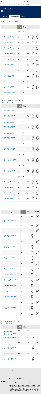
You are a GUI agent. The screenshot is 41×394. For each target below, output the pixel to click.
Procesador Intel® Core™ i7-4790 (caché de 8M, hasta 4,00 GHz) (9, 48)
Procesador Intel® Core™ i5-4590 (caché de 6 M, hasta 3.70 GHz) (9, 138)
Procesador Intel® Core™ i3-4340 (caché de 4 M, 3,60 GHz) (11, 286)
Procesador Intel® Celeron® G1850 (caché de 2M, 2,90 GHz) (10, 330)
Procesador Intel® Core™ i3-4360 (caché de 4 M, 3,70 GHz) (11, 269)
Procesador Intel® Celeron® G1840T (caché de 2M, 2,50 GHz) (10, 338)
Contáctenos (22, 372)
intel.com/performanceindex (14, 387)
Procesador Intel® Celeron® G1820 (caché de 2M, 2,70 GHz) (10, 348)
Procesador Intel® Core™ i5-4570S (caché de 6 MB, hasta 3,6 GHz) (9, 171)
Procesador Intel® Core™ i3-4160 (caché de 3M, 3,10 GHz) (11, 236)
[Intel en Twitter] (12, 379)
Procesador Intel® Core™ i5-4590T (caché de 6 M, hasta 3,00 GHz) (9, 121)
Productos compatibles (15, 16)
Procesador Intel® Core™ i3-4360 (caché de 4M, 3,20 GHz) (11, 247)
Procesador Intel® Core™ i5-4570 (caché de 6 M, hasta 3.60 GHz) (9, 166)
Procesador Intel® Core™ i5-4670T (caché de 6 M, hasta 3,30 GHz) (9, 199)
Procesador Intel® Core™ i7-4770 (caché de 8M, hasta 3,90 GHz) (9, 76)
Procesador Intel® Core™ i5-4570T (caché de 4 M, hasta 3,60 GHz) (9, 177)
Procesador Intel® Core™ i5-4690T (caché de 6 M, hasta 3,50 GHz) (9, 132)
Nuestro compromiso (24, 370)
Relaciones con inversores (14, 372)
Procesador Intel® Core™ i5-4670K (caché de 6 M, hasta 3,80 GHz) (9, 188)
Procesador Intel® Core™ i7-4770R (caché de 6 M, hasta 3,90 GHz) (9, 65)
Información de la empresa (14, 370)
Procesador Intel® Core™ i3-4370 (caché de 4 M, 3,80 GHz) (11, 242)
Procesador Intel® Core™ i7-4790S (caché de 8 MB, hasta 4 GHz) (9, 37)
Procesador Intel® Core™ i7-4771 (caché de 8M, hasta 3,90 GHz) (9, 59)
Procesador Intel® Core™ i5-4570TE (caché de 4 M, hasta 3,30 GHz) (10, 160)
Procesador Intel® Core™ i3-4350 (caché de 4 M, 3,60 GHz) (11, 258)
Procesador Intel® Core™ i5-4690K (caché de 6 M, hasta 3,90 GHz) (9, 110)
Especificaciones (5, 16)
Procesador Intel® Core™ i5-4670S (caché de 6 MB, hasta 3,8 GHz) (9, 193)
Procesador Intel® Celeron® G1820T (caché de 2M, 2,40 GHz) (10, 353)
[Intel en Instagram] (20, 379)
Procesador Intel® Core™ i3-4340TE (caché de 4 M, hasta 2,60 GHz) (11, 280)
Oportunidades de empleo (14, 375)
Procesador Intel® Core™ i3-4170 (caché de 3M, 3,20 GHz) (11, 221)
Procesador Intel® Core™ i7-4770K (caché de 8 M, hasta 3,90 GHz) (9, 81)
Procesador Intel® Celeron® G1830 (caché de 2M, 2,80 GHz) (10, 359)
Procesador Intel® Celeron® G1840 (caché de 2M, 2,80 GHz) (10, 334)
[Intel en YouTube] (17, 379)
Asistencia (23, 16)
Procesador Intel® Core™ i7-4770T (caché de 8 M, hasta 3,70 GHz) (9, 92)
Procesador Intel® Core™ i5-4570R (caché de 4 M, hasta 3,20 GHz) (9, 149)
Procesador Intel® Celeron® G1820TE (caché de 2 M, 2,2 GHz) (9, 342)
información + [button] (15, 1)
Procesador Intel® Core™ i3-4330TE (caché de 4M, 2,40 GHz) (11, 291)
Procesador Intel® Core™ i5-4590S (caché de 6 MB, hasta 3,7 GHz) (9, 144)
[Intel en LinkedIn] (15, 379)
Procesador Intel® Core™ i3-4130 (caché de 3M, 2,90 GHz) (11, 302)
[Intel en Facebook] (9, 379)
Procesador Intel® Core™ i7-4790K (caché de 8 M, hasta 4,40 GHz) (9, 32)
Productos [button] (7, 1)
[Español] (24, 2)
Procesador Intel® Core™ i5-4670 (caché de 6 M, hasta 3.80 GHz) (9, 182)
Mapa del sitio (32, 372)
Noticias (27, 372)
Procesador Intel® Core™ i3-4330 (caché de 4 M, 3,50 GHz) (11, 308)
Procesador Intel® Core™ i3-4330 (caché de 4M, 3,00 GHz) (11, 313)
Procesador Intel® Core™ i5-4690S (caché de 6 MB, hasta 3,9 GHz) (9, 127)
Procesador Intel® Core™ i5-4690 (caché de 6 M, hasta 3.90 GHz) (9, 116)
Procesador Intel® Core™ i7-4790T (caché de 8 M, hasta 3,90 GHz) (9, 43)
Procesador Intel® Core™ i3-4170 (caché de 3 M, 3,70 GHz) (11, 225)
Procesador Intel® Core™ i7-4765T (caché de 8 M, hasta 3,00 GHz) (9, 70)
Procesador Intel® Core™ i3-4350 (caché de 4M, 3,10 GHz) (11, 264)
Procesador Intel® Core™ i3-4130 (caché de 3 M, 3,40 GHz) (11, 297)
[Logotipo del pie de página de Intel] (3, 380)
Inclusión (31, 370)
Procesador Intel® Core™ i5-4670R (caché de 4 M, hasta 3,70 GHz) (9, 155)
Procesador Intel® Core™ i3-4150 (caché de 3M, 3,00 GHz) (11, 275)
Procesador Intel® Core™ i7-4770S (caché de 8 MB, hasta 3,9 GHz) (9, 87)
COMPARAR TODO (9, 23)
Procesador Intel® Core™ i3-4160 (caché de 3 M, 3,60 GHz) (11, 231)
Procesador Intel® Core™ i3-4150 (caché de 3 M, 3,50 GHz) (11, 253)
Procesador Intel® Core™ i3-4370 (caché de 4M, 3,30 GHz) (11, 216)
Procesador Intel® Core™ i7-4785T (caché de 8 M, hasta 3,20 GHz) (9, 54)
